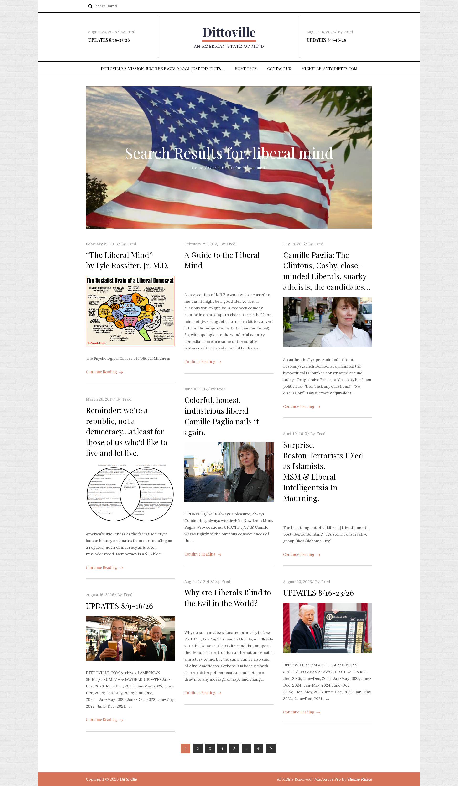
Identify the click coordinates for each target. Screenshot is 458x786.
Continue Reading (101, 371)
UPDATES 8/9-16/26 (326, 40)
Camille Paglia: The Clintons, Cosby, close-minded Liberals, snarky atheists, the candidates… (326, 271)
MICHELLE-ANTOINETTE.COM (329, 68)
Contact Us (279, 68)
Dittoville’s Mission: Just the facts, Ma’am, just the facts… (162, 68)
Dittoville (229, 32)
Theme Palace (359, 779)
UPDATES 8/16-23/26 (109, 40)
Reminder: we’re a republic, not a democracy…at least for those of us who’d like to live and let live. (126, 431)
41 (259, 748)
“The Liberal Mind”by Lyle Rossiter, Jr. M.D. (127, 260)
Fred (130, 31)
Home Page (246, 68)
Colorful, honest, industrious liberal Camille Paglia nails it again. (221, 416)
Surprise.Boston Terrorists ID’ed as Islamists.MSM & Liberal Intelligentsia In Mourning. (323, 471)
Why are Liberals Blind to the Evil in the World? (227, 597)
